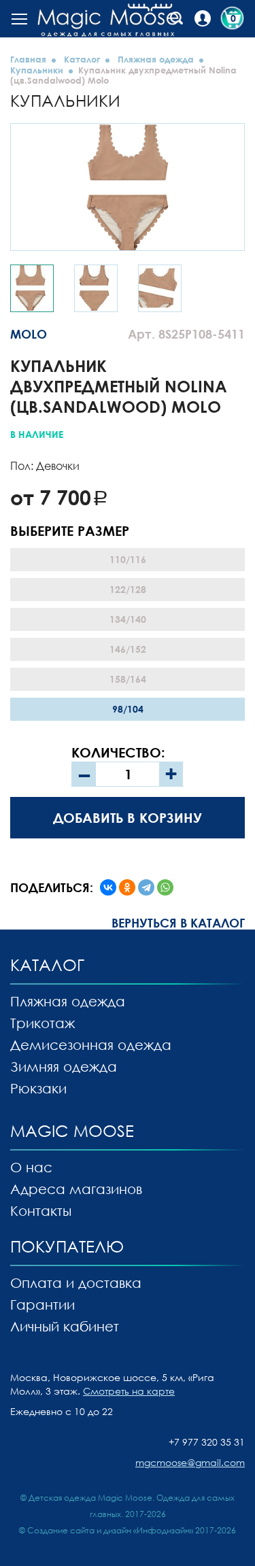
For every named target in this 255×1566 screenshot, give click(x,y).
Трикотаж (42, 1023)
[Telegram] (146, 887)
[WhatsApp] (165, 887)
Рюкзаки (38, 1088)
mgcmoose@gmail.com (190, 1462)
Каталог (82, 59)
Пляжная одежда (156, 59)
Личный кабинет (64, 1326)
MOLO (28, 333)
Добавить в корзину (127, 817)
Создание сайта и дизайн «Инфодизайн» (110, 1530)
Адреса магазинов (76, 1188)
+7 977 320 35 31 (207, 1442)
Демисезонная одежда (90, 1044)
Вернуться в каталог (178, 922)
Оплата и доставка (75, 1282)
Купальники (36, 70)
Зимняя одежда (63, 1066)
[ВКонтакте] (108, 887)
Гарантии (42, 1304)
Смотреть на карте (129, 1391)
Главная (28, 59)
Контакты (40, 1210)
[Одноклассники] (127, 887)
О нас (31, 1167)
